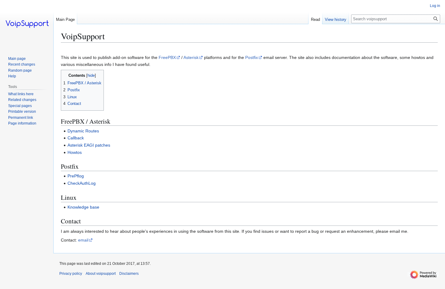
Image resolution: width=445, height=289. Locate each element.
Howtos (75, 152)
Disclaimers (129, 273)
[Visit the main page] (26, 24)
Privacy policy (70, 273)
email (83, 240)
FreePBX (167, 57)
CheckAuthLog (82, 183)
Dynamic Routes (83, 130)
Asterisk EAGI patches (89, 145)
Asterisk (191, 57)
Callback (76, 137)
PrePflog (76, 176)
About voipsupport (101, 273)
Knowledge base (83, 207)
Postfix (251, 57)
